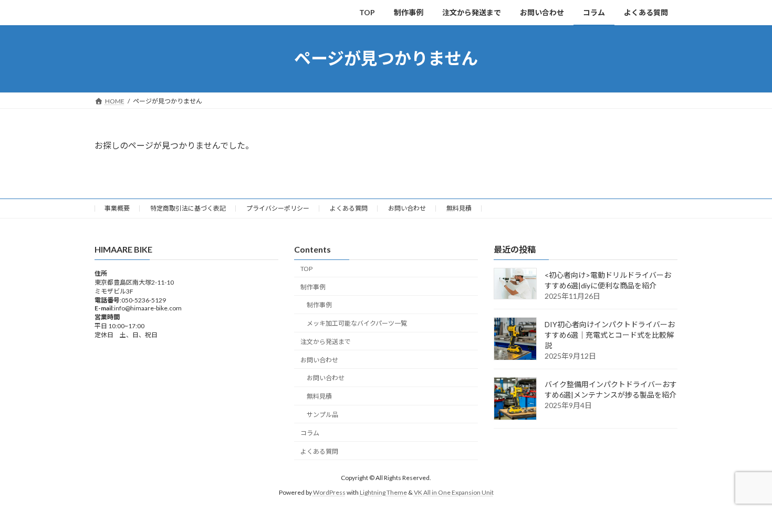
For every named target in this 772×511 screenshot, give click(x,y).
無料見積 (459, 208)
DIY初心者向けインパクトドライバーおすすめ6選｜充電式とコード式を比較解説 (610, 335)
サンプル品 (322, 415)
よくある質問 (349, 208)
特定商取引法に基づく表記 (188, 208)
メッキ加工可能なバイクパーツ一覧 (357, 323)
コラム (309, 433)
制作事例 (313, 286)
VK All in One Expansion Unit (454, 492)
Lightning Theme (383, 492)
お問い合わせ (407, 208)
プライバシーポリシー (277, 208)
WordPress (329, 492)
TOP (306, 269)
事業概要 (117, 208)
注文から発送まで (325, 342)
